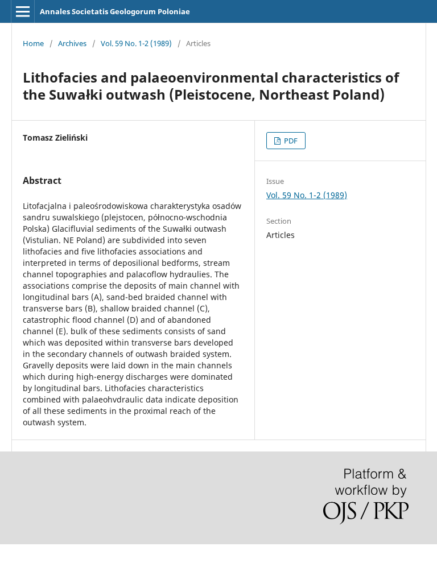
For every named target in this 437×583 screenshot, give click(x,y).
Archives (72, 43)
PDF (290, 141)
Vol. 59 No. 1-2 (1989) (136, 43)
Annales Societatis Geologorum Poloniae (115, 11)
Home (33, 43)
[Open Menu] (22, 11)
